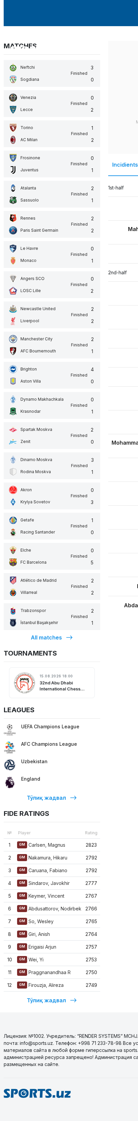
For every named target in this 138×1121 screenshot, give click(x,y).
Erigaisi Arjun (37, 947)
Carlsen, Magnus (42, 845)
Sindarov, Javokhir (44, 883)
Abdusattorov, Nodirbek (50, 908)
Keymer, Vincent (41, 896)
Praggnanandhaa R (45, 972)
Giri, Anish (34, 934)
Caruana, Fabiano (43, 870)
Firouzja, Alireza (41, 985)
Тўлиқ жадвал (46, 797)
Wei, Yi (31, 959)
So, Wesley (36, 921)
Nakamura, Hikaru (43, 857)
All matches (46, 637)
